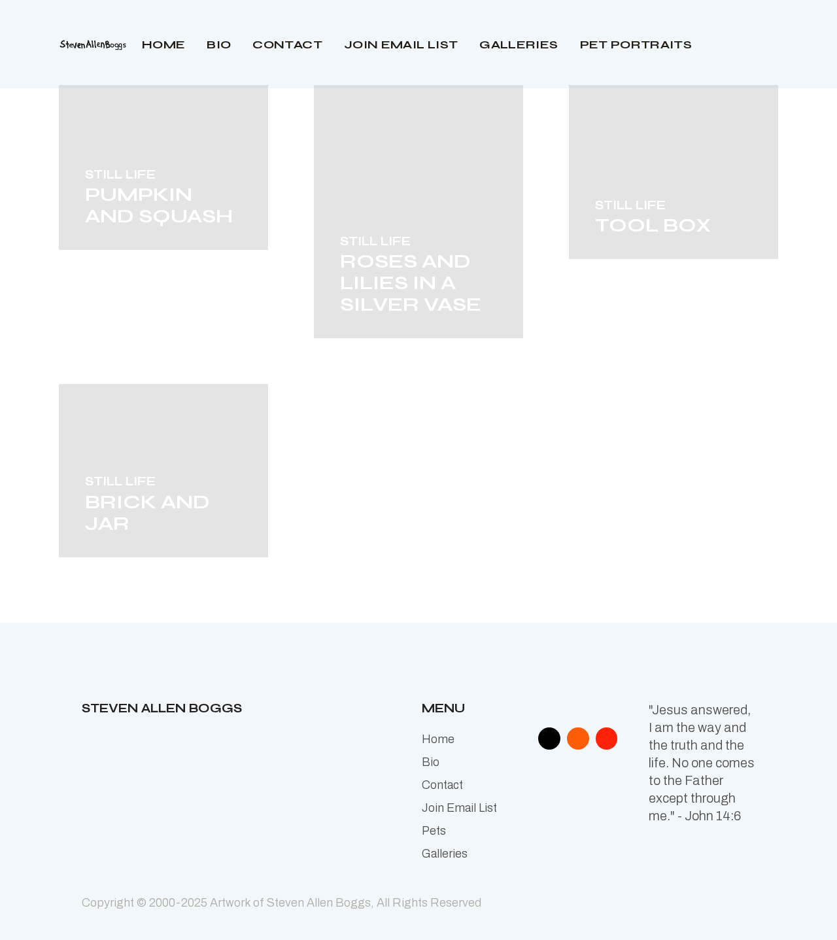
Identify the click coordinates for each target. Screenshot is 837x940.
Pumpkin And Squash (159, 205)
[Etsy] (578, 738)
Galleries (445, 853)
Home (438, 739)
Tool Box (653, 225)
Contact (442, 785)
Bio (430, 762)
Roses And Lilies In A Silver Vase (410, 282)
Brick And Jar (147, 512)
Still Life (120, 174)
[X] (549, 738)
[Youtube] (606, 738)
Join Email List (459, 807)
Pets (434, 830)
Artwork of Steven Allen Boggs (290, 902)
